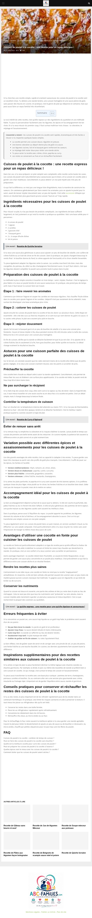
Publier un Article (48, 912)
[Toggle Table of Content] (51, 113)
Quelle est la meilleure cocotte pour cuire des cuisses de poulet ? (30, 744)
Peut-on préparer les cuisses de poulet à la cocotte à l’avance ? (29, 746)
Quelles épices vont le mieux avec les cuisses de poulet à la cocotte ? (31, 749)
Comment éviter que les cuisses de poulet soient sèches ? (27, 752)
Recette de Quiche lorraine (74, 853)
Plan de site (61, 912)
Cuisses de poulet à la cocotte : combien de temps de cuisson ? (29, 738)
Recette (6, 44)
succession (70, 193)
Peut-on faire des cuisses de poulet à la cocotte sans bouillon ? (29, 741)
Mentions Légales (33, 912)
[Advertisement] (46, 77)
